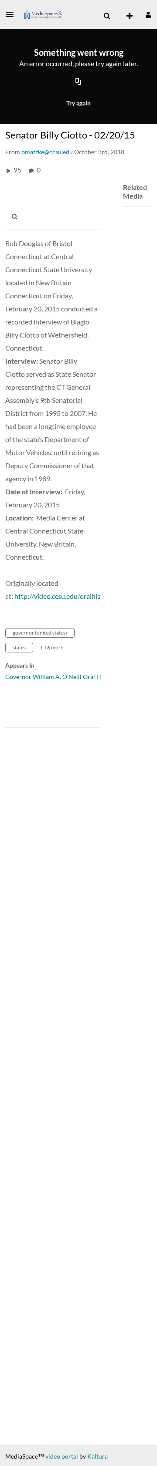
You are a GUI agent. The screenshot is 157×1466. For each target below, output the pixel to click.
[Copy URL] (78, 82)
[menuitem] (107, 16)
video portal (61, 1456)
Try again (78, 103)
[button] (12, 14)
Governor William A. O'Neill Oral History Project (71, 676)
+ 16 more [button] (51, 647)
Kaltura (97, 1456)
